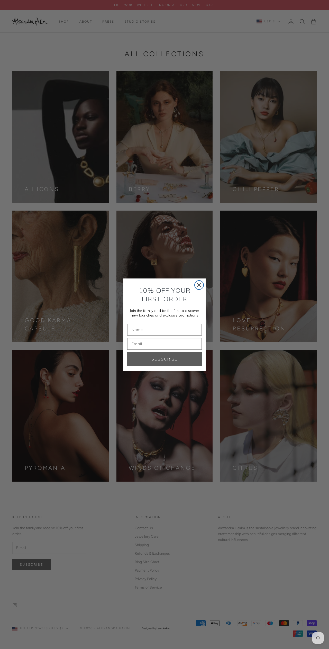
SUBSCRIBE (164, 359)
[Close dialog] (199, 285)
